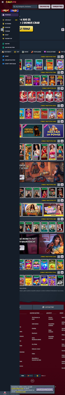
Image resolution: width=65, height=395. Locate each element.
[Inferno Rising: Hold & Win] (28, 80)
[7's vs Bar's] (36, 80)
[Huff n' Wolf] (36, 264)
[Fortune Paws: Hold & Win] (52, 80)
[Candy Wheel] (52, 152)
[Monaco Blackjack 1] (44, 227)
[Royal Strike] (28, 64)
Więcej (43, 375)
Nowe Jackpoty (50, 331)
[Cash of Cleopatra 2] (44, 80)
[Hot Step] (36, 113)
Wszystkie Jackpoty (51, 337)
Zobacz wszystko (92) (48, 184)
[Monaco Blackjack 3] (52, 227)
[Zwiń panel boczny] (3, 2)
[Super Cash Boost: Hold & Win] (44, 280)
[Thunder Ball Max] (60, 64)
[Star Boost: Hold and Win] (36, 280)
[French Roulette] (36, 192)
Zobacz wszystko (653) (48, 105)
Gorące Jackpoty (50, 318)
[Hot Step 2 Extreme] (49, 64)
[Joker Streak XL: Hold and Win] (28, 113)
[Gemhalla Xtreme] (52, 113)
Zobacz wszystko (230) (48, 256)
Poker (33, 353)
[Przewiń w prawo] (62, 29)
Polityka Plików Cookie (18, 388)
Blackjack (34, 333)
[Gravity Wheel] (32, 210)
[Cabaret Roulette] (60, 192)
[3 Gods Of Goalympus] (20, 280)
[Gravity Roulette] (44, 152)
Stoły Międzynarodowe (36, 338)
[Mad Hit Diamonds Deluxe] (44, 264)
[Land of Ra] (28, 152)
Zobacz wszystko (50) (48, 141)
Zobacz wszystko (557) (48, 57)
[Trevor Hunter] (32, 131)
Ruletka (34, 328)
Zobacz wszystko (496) (48, 121)
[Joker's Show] (36, 152)
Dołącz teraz (21, 28)
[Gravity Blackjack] (60, 152)
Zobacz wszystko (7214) (48, 272)
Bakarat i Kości (36, 349)
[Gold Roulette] (28, 192)
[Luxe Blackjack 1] (60, 227)
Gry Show (34, 344)
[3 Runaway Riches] (20, 80)
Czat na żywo (49, 307)
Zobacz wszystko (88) (48, 219)
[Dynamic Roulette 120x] (20, 152)
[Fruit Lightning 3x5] (20, 264)
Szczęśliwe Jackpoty (51, 324)
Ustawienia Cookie (21, 391)
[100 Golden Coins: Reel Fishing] (20, 113)
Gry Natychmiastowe (19, 351)
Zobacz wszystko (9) (49, 88)
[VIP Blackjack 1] (20, 227)
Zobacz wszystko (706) (48, 72)
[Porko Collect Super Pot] (52, 264)
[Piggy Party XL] (28, 264)
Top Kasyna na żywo (36, 318)
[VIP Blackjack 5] (36, 227)
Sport (63, 317)
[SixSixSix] (60, 280)
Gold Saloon (35, 324)
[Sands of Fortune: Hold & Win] (52, 280)
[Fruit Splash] (60, 80)
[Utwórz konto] (32, 25)
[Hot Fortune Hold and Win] (28, 280)
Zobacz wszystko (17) (49, 200)
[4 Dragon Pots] (44, 113)
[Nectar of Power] (53, 131)
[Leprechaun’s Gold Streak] (60, 264)
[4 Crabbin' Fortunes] (39, 64)
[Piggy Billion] (60, 113)
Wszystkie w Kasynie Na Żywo (36, 359)
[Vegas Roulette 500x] (20, 192)
